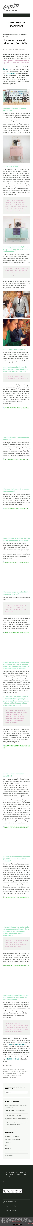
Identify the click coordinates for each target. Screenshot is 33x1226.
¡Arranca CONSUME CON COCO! (13, 1115)
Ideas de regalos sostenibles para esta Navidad (15, 1111)
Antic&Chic (11, 73)
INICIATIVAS (8, 1142)
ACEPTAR (17, 1224)
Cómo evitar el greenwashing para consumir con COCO (16, 1106)
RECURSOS (8, 1149)
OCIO (6, 1145)
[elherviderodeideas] (12, 7)
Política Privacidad (9, 1210)
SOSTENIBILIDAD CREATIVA (12, 1152)
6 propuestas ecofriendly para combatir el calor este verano (16, 1119)
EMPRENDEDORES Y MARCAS (12, 1139)
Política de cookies (10, 1206)
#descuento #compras (17, 1069)
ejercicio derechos (9, 1202)
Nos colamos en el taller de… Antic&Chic (16, 42)
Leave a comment (20, 49)
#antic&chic (6, 1069)
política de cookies (16, 1221)
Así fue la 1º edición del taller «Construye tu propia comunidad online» (16, 1123)
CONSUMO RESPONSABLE (10, 34)
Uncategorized (9, 1155)
